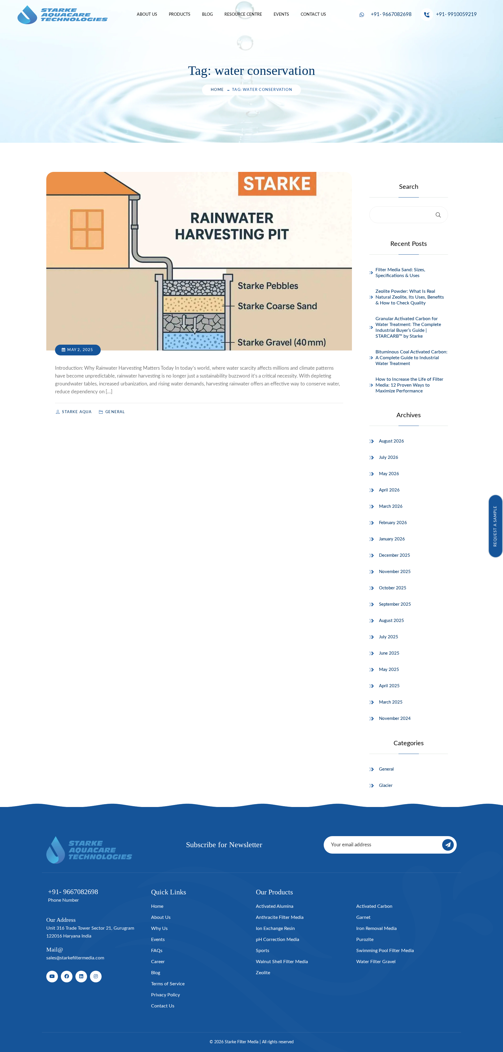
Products (179, 15)
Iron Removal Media (376, 928)
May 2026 (389, 474)
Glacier (385, 785)
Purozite (364, 939)
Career (158, 961)
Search (408, 187)
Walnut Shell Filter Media (282, 961)
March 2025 (391, 702)
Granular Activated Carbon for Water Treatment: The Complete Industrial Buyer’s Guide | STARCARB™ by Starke (408, 327)
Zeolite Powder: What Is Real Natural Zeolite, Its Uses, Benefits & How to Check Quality (410, 297)
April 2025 (389, 686)
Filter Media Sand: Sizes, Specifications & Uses (400, 272)
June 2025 (389, 653)
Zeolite (263, 972)
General (386, 769)
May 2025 (389, 669)
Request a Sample (495, 526)
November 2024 (395, 718)
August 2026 (391, 441)
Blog (207, 15)
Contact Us (313, 15)
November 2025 (395, 572)
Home (217, 90)
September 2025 (395, 604)
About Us (147, 15)
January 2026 (392, 539)
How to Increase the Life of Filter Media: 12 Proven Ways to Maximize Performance (409, 385)
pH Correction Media (277, 939)
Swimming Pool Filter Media (385, 950)
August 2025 (391, 620)
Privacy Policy (165, 995)
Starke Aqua (77, 412)
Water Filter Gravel (376, 961)
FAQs (156, 950)
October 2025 (392, 588)
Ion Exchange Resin (275, 928)
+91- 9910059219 (456, 14)
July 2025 (388, 637)
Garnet (363, 917)
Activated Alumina (274, 906)
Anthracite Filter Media (280, 917)
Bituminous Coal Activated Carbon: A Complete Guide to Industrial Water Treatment (411, 358)
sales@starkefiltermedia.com (75, 958)
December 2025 (394, 555)
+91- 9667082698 (391, 14)
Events (281, 15)
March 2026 (391, 506)
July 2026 (388, 457)
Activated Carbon (374, 906)
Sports (262, 950)
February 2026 (393, 523)
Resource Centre (243, 15)
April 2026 (389, 490)
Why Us (159, 928)
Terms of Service (168, 983)
